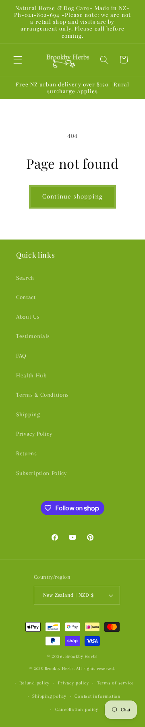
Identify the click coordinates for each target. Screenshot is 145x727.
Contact (26, 297)
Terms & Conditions (42, 394)
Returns (26, 453)
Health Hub (31, 375)
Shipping (28, 414)
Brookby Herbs (81, 656)
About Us (27, 316)
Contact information (98, 696)
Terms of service (115, 683)
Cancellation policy (76, 709)
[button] (17, 59)
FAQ (21, 355)
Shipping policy (49, 696)
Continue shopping (72, 196)
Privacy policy (73, 683)
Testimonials (33, 336)
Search (25, 277)
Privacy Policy (34, 433)
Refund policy (34, 683)
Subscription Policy (41, 473)
